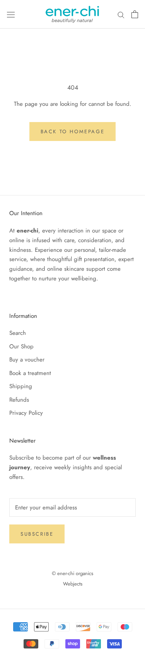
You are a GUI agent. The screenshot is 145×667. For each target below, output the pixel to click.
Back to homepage (73, 131)
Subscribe (36, 534)
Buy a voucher (26, 359)
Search (17, 333)
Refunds (19, 399)
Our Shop (21, 346)
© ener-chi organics (72, 573)
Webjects (72, 583)
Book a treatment (30, 373)
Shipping (20, 386)
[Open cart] (134, 14)
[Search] (121, 14)
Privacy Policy (26, 413)
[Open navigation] (11, 14)
